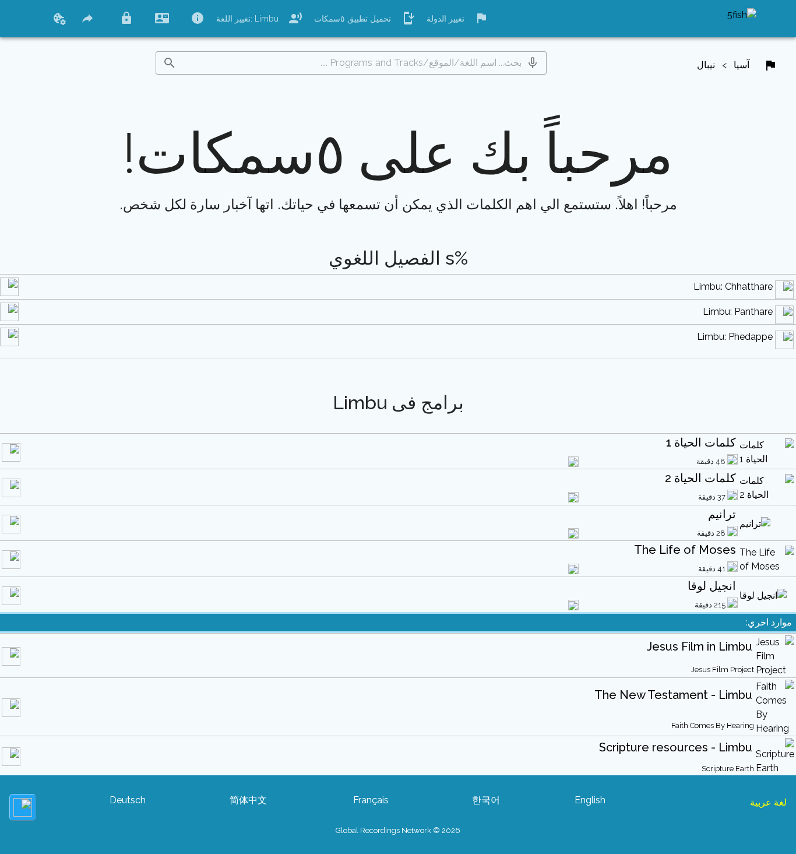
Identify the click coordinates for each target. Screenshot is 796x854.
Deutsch (128, 800)
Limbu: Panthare (738, 311)
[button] (533, 63)
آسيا (741, 65)
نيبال (706, 65)
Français (371, 800)
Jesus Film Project (722, 669)
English (590, 800)
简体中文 (248, 800)
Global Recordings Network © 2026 (398, 830)
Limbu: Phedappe (735, 336)
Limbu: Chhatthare (733, 286)
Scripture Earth (728, 768)
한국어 (486, 800)
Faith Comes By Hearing (712, 725)
